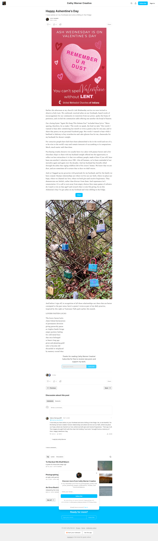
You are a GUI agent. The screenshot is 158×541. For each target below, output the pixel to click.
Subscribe (143, 3)
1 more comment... (51, 447)
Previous (53, 388)
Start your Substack (74, 532)
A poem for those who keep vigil (56, 464)
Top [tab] (48, 457)
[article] (79, 465)
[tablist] (54, 401)
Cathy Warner (54, 18)
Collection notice (91, 528)
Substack (70, 537)
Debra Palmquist (55, 418)
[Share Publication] (135, 3)
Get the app (88, 532)
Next (106, 388)
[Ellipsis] (111, 417)
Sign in (152, 3)
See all (49, 500)
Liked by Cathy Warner (57, 420)
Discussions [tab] (59, 457)
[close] (96, 473)
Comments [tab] (50, 401)
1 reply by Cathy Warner (59, 439)
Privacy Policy (92, 502)
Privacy (78, 528)
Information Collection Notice (78, 502)
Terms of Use (87, 500)
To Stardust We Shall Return (57, 462)
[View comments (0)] (63, 469)
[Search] (131, 3)
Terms (83, 528)
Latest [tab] (52, 457)
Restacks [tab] (57, 401)
